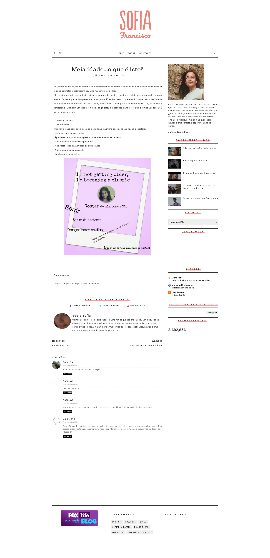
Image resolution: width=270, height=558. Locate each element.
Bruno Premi (141, 527)
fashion (116, 522)
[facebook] (54, 53)
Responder (68, 374)
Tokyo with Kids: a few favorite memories (191, 280)
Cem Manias (178, 292)
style (143, 522)
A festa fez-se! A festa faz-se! (200, 148)
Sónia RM (68, 362)
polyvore (130, 522)
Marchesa (118, 532)
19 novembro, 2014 (71, 403)
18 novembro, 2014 (71, 365)
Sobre (132, 53)
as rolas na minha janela (183, 288)
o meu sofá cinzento (182, 285)
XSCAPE (147, 532)
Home (120, 53)
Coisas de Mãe (178, 295)
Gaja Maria (69, 418)
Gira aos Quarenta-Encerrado (199, 173)
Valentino (133, 532)
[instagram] (60, 53)
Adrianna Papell (121, 527)
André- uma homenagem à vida (200, 198)
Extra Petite (178, 277)
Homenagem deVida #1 (196, 160)
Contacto (145, 53)
